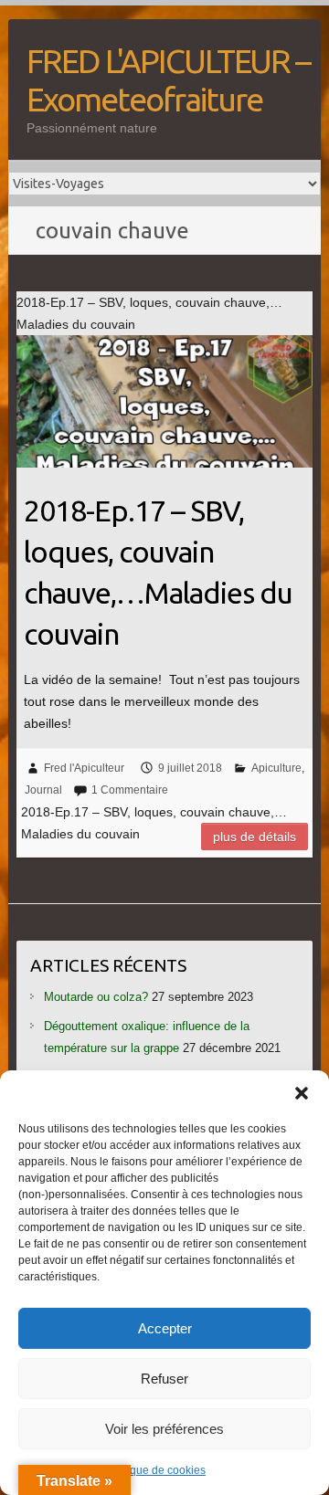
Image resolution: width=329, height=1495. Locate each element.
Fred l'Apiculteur (84, 768)
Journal (43, 790)
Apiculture (276, 768)
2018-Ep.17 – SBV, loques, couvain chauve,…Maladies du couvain (158, 571)
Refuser (164, 1378)
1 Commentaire (129, 790)
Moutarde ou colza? (96, 997)
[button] (301, 1093)
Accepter (165, 1328)
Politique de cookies (155, 1470)
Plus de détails (254, 836)
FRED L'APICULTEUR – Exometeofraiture (168, 80)
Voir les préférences (164, 1429)
